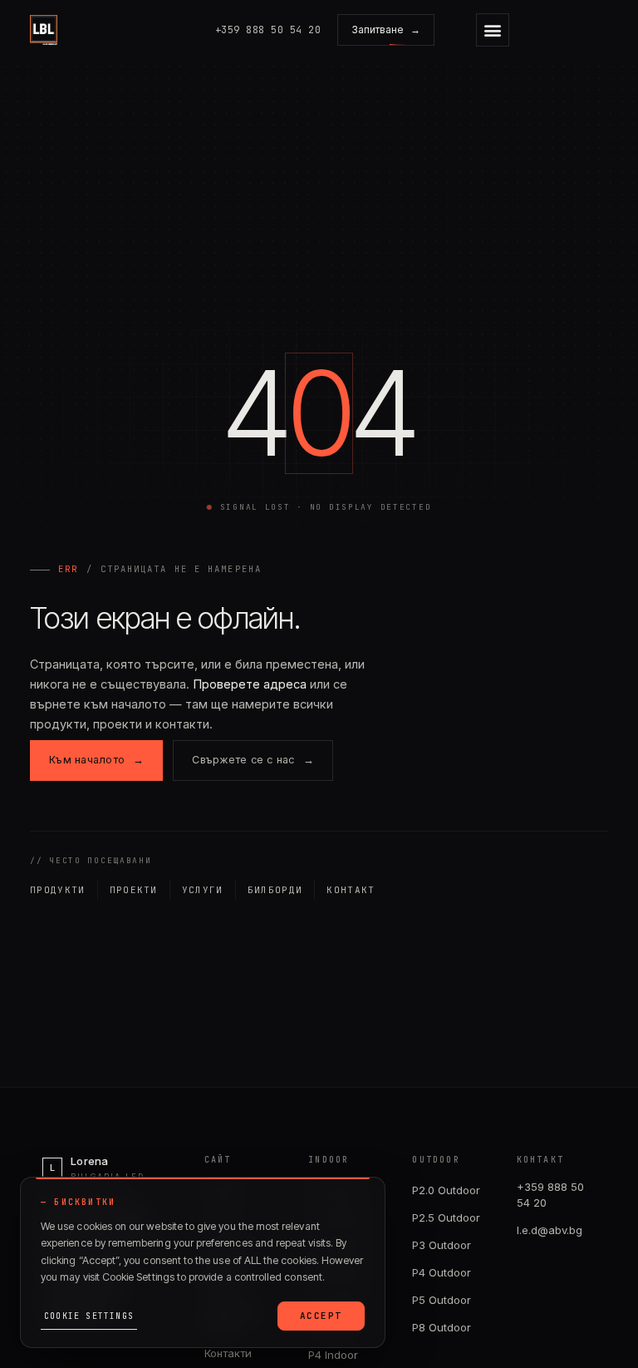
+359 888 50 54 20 (550, 1195)
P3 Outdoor (441, 1245)
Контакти (228, 1353)
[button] (492, 30)
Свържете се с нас (253, 759)
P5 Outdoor (441, 1299)
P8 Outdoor (441, 1327)
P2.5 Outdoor (446, 1217)
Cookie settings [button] (89, 1316)
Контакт (350, 890)
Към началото (96, 759)
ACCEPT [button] (321, 1315)
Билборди (275, 890)
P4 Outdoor (441, 1272)
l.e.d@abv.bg (549, 1230)
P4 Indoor (333, 1354)
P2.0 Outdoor (446, 1190)
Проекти (134, 890)
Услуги (202, 890)
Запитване (385, 29)
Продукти (58, 890)
